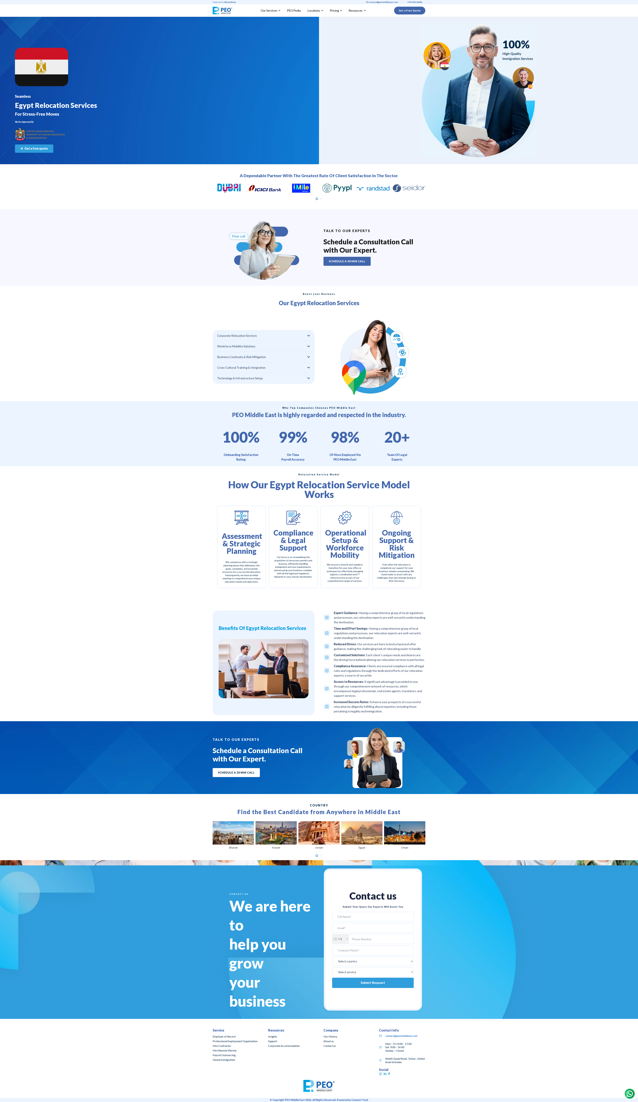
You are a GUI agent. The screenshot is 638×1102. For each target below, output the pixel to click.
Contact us (329, 1045)
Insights (272, 1036)
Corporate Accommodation (284, 1045)
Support (272, 1041)
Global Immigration (224, 1059)
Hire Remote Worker (225, 1050)
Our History (330, 1036)
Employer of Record (224, 1036)
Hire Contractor (222, 1045)
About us (328, 1041)
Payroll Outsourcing (224, 1055)
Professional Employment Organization (235, 1041)
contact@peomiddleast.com (401, 1035)
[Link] (222, 10)
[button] (317, 198)
